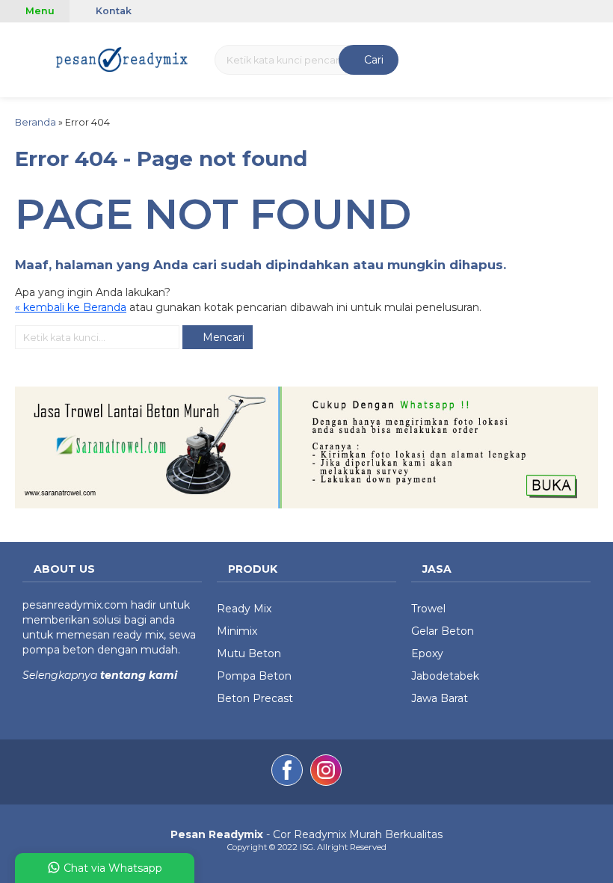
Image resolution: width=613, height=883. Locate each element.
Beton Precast (255, 698)
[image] (122, 58)
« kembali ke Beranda (70, 307)
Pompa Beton (254, 676)
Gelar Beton (442, 631)
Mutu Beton (249, 653)
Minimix (237, 631)
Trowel (428, 608)
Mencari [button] (222, 337)
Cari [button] (372, 60)
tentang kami (137, 675)
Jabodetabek (445, 676)
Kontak (112, 10)
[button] (17, 58)
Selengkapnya (59, 675)
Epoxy (427, 653)
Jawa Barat (439, 698)
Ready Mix (244, 608)
